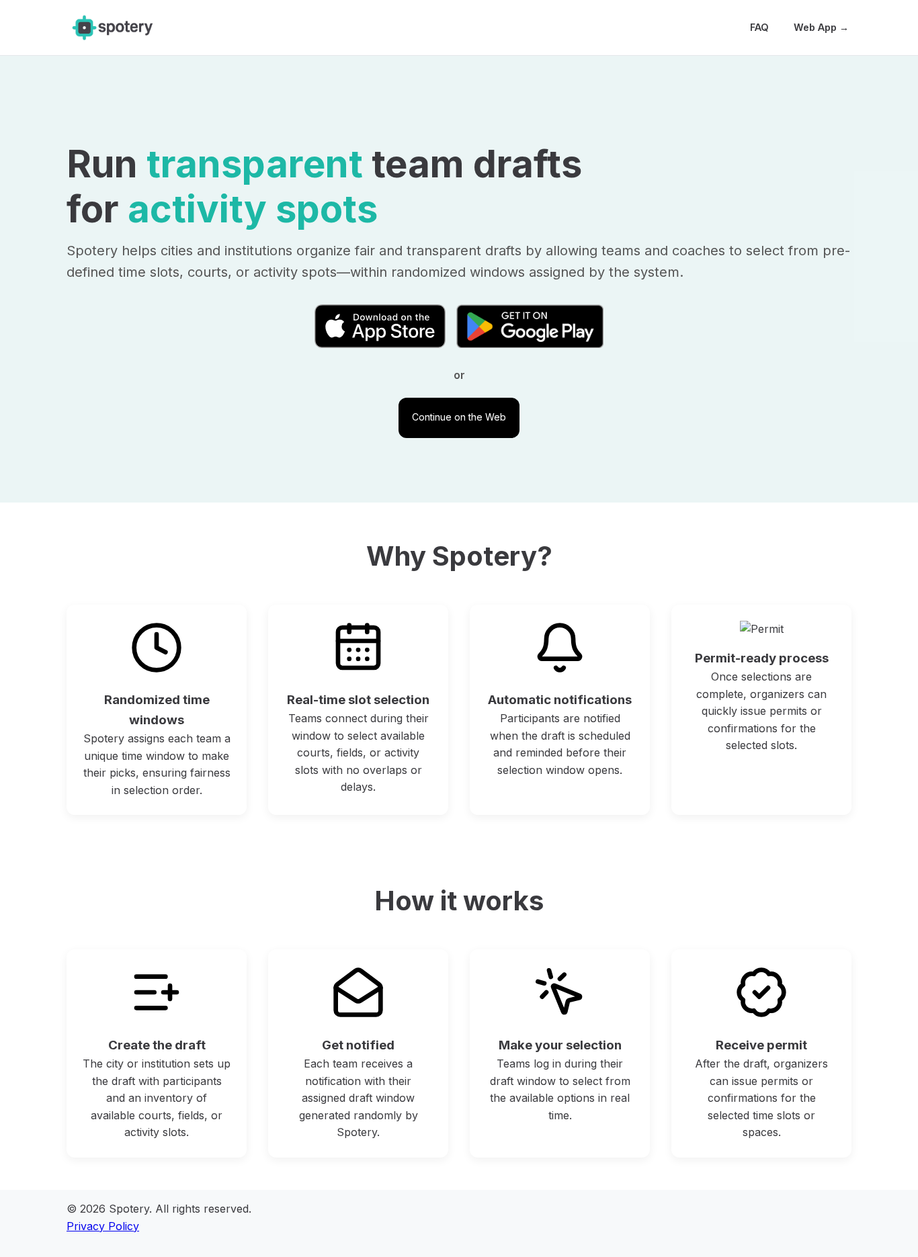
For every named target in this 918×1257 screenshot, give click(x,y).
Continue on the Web (459, 417)
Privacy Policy (103, 1226)
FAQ (759, 27)
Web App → (821, 27)
